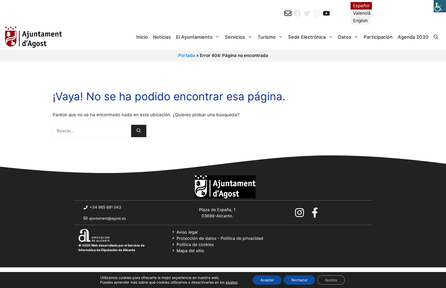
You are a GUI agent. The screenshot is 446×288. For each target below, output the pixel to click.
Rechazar (299, 280)
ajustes (231, 282)
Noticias (162, 37)
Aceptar (267, 280)
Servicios (235, 37)
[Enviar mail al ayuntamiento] (288, 13)
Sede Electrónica (307, 37)
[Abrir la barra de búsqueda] (436, 37)
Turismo (267, 37)
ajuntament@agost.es (107, 218)
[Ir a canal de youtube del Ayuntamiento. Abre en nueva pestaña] (326, 13)
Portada (186, 55)
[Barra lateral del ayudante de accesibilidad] (440, 6)
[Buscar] (138, 131)
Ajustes (331, 280)
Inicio (142, 37)
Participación (378, 37)
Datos (344, 37)
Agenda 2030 (413, 37)
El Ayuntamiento (194, 37)
